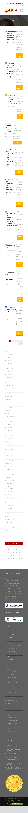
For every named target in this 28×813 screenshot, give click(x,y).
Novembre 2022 (10, 416)
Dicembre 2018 (10, 500)
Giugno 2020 (10, 458)
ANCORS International (13, 682)
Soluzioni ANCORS (12, 717)
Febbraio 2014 (10, 514)
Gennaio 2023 (10, 410)
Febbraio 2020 (10, 469)
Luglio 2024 (9, 391)
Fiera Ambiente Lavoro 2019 (13, 695)
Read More (19, 56)
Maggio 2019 (10, 488)
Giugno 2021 (9, 447)
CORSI (8, 669)
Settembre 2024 (10, 388)
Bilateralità (10, 659)
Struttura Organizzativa (13, 643)
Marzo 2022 (9, 430)
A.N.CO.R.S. (9, 626)
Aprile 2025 (9, 377)
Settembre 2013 (10, 527)
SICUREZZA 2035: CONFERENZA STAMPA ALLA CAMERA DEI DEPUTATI (10, 155)
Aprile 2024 (9, 396)
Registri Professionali (13, 640)
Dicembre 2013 (10, 519)
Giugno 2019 (10, 486)
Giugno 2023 (10, 407)
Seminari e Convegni (11, 692)
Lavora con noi (11, 731)
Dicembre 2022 (10, 413)
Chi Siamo (10, 629)
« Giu (6, 564)
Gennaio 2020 (10, 472)
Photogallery (10, 706)
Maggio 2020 (10, 460)
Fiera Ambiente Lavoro (12, 700)
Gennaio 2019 (10, 497)
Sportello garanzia (12, 720)
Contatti (10, 734)
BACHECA (9, 715)
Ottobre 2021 (10, 444)
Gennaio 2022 (10, 435)
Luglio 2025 (9, 371)
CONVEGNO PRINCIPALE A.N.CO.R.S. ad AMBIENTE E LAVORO (13, 749)
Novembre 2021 (10, 441)
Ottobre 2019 (10, 477)
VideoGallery (9, 709)
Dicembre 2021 (10, 438)
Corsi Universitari (12, 680)
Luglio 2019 (9, 483)
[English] (17, 3)
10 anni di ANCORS (11, 698)
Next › (20, 343)
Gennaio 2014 (10, 516)
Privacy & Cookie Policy (14, 801)
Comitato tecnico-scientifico (15, 645)
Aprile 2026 (9, 360)
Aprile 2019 (9, 491)
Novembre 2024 (10, 382)
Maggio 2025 (10, 374)
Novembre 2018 (10, 502)
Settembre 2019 (10, 480)
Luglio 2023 (9, 405)
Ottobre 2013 (10, 525)
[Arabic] (22, 3)
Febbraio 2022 (10, 433)
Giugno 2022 (10, 421)
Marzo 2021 (9, 452)
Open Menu (21, 10)
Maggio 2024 (10, 394)
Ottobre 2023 (10, 399)
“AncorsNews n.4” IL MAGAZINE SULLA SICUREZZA (11, 276)
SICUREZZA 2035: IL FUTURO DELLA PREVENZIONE (12, 99)
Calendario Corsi (12, 677)
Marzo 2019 (9, 494)
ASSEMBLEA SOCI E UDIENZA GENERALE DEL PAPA (11, 35)
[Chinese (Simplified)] (21, 3)
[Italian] (15, 3)
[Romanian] (19, 3)
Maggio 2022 (10, 424)
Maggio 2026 (10, 357)
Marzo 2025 (9, 380)
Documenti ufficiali (12, 648)
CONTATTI (11, 3)
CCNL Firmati (11, 651)
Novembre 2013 (10, 522)
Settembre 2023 (10, 402)
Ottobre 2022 (10, 419)
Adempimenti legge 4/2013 (14, 654)
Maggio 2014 (10, 505)
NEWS (9, 728)
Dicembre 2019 (10, 474)
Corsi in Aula (11, 674)
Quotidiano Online (12, 723)
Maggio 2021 (10, 449)
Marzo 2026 (9, 363)
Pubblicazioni (11, 726)
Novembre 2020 (10, 455)
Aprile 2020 (9, 463)
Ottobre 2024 (10, 385)
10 (21, 341)
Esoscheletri (11, 656)
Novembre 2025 (10, 366)
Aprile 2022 (9, 427)
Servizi (9, 631)
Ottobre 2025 (10, 368)
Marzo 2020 (9, 466)
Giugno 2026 (10, 354)
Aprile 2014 (9, 508)
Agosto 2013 (9, 530)
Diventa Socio (11, 637)
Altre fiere (9, 703)
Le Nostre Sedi (11, 634)
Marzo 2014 (9, 511)
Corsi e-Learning (12, 671)
